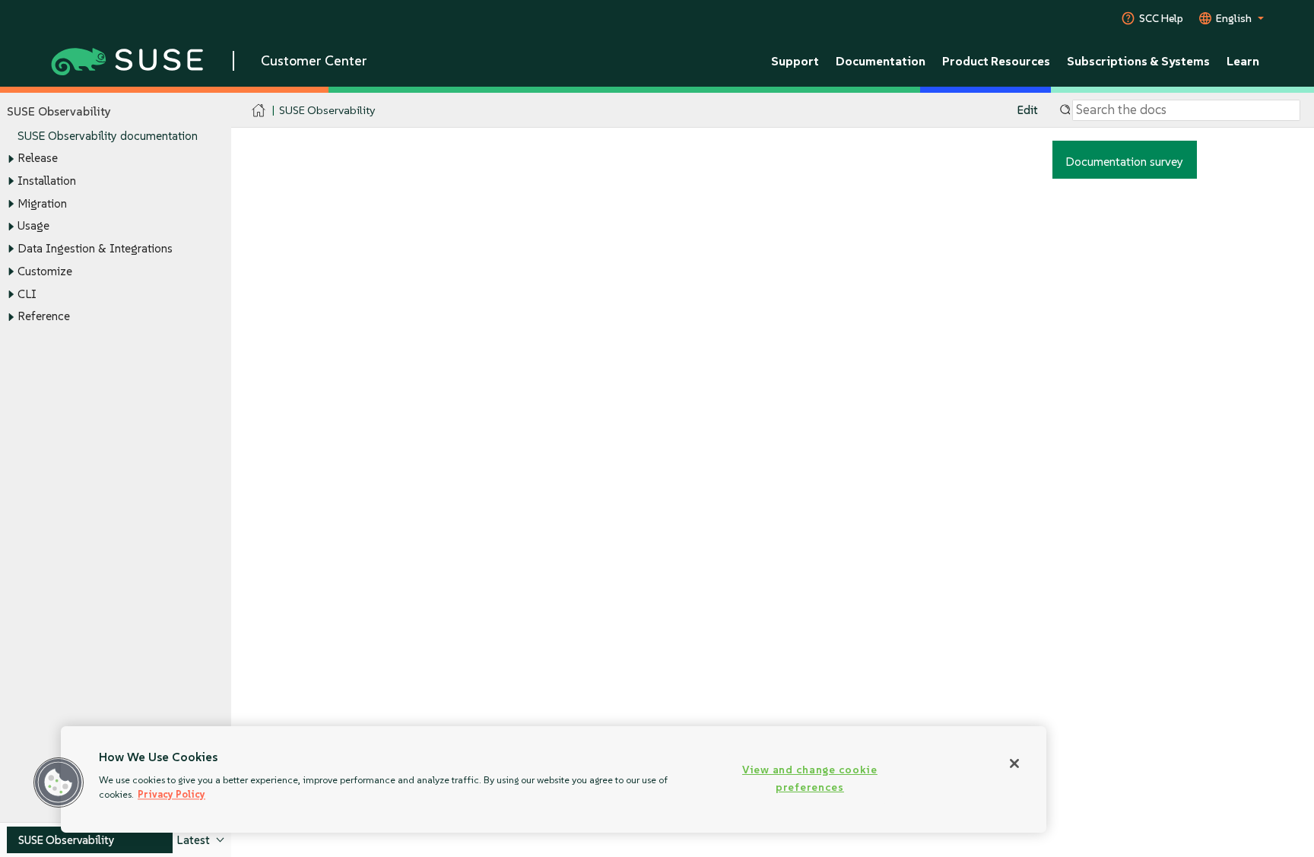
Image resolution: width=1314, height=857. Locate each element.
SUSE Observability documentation (107, 136)
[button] (58, 782)
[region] (553, 779)
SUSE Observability (327, 110)
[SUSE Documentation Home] (259, 110)
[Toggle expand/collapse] (11, 159)
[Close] (1014, 763)
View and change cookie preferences (810, 778)
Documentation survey (1124, 161)
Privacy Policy (171, 794)
